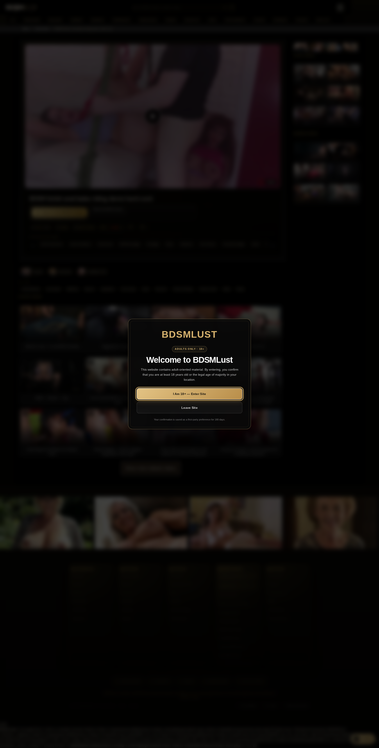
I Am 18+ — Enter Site (189, 394)
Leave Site (189, 407)
